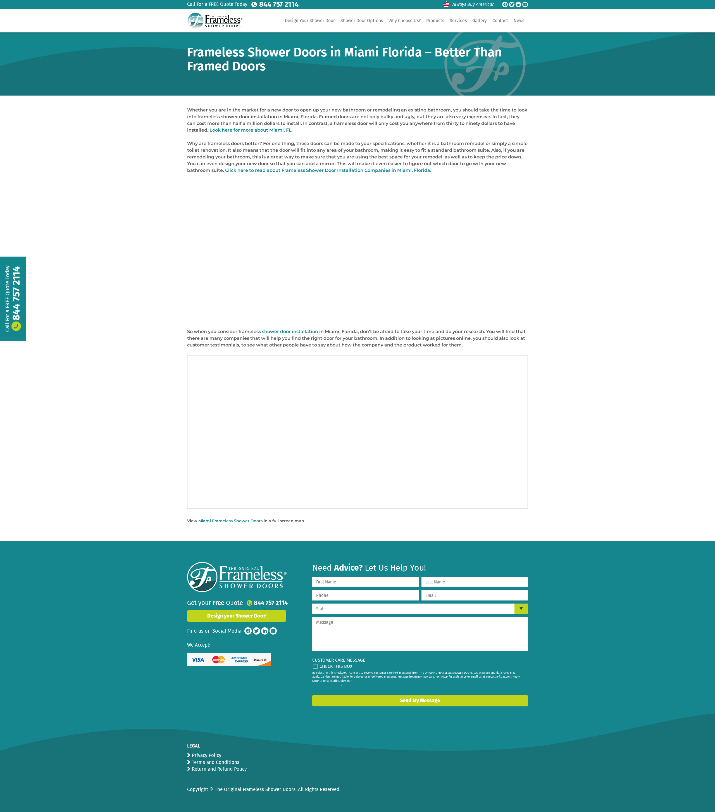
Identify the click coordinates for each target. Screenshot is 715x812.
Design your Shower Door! (236, 616)
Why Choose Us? (405, 20)
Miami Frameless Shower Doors (230, 521)
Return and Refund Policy (218, 769)
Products (435, 20)
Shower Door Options (361, 20)
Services (458, 20)
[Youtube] (525, 4)
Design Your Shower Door (310, 20)
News (519, 20)
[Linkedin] (518, 4)
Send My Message (420, 700)
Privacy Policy (205, 755)
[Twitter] (511, 4)
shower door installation (290, 331)
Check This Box (336, 666)
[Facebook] (505, 4)
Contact (500, 20)
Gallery (479, 20)
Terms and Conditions (214, 762)
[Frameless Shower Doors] (237, 577)
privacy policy (332, 685)
